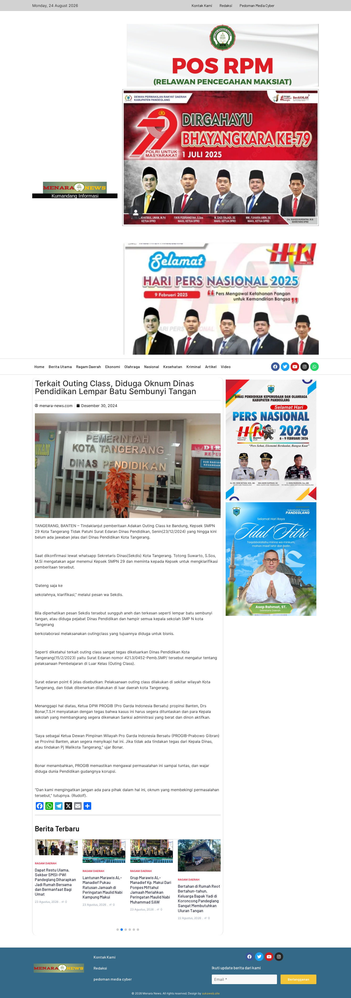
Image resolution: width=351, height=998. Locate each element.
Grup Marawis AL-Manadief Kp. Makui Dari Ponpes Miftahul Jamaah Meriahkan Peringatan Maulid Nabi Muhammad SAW (150, 889)
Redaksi (225, 5)
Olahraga (132, 366)
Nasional (151, 366)
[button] (117, 929)
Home (39, 366)
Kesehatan (172, 366)
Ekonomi (112, 366)
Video (226, 366)
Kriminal (193, 366)
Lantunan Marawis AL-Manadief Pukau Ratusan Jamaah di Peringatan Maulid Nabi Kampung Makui (102, 887)
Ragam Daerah (88, 366)
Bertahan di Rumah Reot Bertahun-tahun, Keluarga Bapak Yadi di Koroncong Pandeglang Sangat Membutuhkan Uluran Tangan (199, 898)
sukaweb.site (211, 993)
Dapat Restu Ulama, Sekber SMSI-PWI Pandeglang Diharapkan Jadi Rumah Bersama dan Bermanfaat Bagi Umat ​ (55, 882)
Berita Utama (60, 366)
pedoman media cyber (256, 5)
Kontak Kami (201, 5)
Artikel (211, 366)
